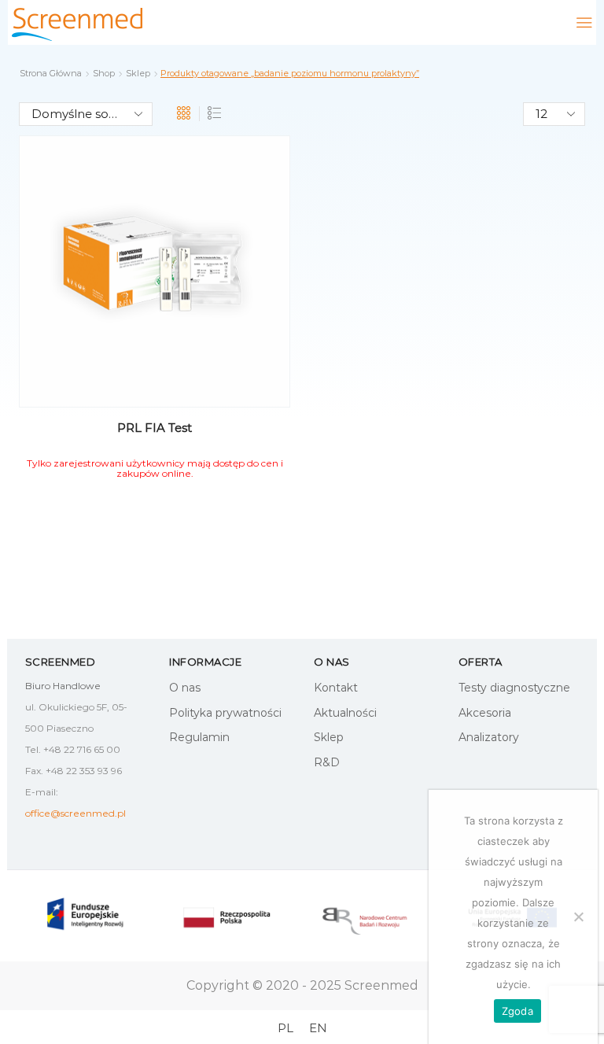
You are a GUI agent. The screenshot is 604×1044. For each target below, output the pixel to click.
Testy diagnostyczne (514, 688)
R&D (327, 762)
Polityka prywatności (225, 713)
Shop (104, 73)
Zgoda (517, 1011)
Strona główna (51, 73)
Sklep (138, 73)
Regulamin (199, 737)
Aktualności (345, 713)
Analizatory (489, 737)
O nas (185, 688)
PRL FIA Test (154, 427)
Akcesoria (485, 713)
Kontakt (336, 688)
